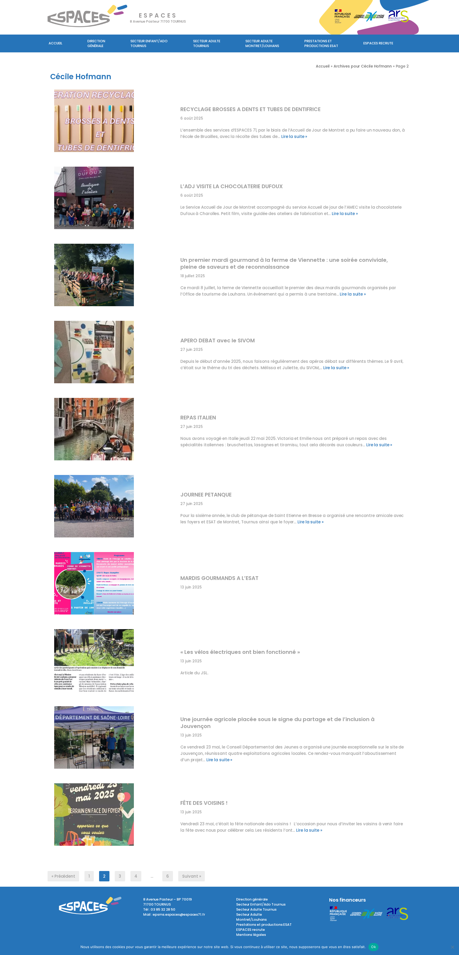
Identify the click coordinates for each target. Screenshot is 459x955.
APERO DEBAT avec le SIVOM (217, 340)
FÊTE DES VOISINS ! (204, 803)
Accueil (55, 43)
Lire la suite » (294, 136)
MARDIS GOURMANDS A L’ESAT (219, 578)
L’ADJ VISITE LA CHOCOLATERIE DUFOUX (231, 186)
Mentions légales (251, 934)
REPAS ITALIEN (198, 417)
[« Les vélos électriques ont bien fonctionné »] (114, 662)
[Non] (452, 947)
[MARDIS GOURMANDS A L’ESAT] (114, 585)
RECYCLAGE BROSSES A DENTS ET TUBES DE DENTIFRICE (250, 109)
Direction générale (96, 43)
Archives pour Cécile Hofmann (363, 66)
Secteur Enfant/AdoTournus (149, 43)
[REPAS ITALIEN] (114, 431)
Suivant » (191, 876)
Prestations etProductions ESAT (321, 43)
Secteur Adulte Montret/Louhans (251, 917)
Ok (373, 947)
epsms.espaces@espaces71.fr (179, 914)
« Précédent (63, 876)
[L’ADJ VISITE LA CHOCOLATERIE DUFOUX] (114, 200)
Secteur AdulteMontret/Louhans (262, 43)
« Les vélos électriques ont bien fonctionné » (240, 652)
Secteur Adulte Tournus (256, 909)
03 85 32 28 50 (163, 909)
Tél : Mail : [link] (174, 912)
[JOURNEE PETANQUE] (114, 508)
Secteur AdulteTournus (206, 43)
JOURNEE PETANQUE (206, 494)
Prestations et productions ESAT (264, 924)
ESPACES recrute (378, 43)
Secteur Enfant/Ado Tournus (260, 904)
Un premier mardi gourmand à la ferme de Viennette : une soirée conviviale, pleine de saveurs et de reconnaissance (284, 263)
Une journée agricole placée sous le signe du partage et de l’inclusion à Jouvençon (277, 723)
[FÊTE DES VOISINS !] (114, 816)
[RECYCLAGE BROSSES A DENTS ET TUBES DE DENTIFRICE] (114, 123)
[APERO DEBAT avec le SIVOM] (114, 354)
